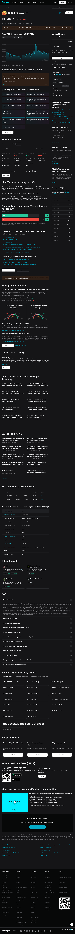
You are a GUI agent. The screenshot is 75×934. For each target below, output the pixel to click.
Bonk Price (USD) (31, 699)
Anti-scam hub (48, 882)
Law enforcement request (65, 877)
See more (54, 182)
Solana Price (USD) (57, 710)
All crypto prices (23, 270)
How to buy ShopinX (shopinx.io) (9, 847)
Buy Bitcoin (33, 877)
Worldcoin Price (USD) (57, 682)
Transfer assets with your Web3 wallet (61, 122)
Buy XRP (33, 885)
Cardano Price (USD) (8, 699)
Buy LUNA (7, 345)
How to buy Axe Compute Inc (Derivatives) (50, 852)
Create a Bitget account (9, 259)
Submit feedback (49, 875)
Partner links (5, 902)
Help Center (48, 877)
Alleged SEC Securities (58, 82)
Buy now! (54, 139)
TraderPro (18, 909)
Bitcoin (35, 361)
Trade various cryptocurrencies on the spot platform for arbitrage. (19, 264)
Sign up (62, 2)
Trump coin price (35, 917)
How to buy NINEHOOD (45, 847)
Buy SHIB (33, 890)
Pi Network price (34, 909)
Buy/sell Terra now (8, 270)
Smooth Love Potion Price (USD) (60, 687)
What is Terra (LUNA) (8, 242)
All (21, 37)
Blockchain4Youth (6, 909)
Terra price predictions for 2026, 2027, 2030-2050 (13, 330)
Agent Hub (18, 907)
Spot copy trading (20, 895)
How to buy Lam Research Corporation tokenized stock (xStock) (55, 844)
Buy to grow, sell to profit (58, 112)
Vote (47, 215)
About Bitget (5, 875)
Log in (55, 2)
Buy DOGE (33, 882)
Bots (17, 902)
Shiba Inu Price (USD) (8, 693)
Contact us (4, 877)
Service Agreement (63, 875)
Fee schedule (48, 907)
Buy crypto (33, 875)
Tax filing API (48, 909)
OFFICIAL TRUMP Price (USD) (11, 682)
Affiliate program (49, 890)
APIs (17, 905)
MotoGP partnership (7, 907)
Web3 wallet (19, 912)
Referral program (49, 905)
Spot (17, 875)
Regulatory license (63, 885)
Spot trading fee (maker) (9, 514)
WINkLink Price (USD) (33, 710)
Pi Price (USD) (6, 704)
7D (7, 37)
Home (3, 7)
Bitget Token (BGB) (6, 890)
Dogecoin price (34, 919)
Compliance (62, 882)
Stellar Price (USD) (8, 716)
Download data (48, 900)
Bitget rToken (34, 922)
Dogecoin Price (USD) (33, 693)
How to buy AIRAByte (45, 850)
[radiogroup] (59, 74)
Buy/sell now (8, 132)
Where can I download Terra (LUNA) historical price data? (18, 249)
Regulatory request (63, 880)
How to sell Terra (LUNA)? (10, 239)
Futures (18, 877)
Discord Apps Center (21, 922)
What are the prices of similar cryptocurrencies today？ (17, 252)
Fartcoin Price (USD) (32, 704)
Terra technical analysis (20, 345)
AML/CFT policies (63, 887)
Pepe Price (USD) (56, 693)
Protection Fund (6, 897)
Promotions (47, 902)
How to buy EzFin (6, 850)
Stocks (18, 885)
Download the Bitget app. (23, 259)
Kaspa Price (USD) (32, 687)
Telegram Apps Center (21, 919)
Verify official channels (50, 880)
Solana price (34, 914)
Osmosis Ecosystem (57, 79)
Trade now (42, 776)
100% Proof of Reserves (9, 547)
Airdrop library (19, 924)
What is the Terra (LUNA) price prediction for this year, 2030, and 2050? (21, 247)
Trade (42, 495)
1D (3, 37)
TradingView (19, 914)
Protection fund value (8, 543)
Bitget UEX (4, 900)
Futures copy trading (21, 897)
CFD (17, 880)
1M (10, 37)
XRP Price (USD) (31, 716)
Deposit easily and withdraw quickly (61, 110)
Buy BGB (33, 887)
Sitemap (4, 914)
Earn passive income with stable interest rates (62, 119)
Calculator (33, 902)
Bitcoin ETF (33, 905)
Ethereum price (34, 897)
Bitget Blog (4, 887)
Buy (69, 12)
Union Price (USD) (7, 729)
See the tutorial (55, 142)
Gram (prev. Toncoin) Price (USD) (60, 699)
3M (14, 37)
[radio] (56, 74)
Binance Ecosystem (57, 85)
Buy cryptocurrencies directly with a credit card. (15, 262)
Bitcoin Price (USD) (57, 704)
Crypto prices (8, 7)
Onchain (18, 882)
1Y (18, 37)
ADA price (33, 912)
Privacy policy (62, 890)
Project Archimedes (49, 895)
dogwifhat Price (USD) (8, 687)
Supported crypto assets (9, 536)
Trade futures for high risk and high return (62, 116)
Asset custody (48, 897)
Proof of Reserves (6, 895)
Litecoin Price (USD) (8, 710)
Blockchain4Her (5, 912)
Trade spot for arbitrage (58, 114)
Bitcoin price (33, 895)
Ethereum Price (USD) (33, 682)
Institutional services (49, 892)
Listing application (49, 885)
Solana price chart (35, 900)
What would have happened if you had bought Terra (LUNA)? (19, 244)
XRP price (33, 907)
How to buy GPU (44, 855)
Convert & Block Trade (21, 887)
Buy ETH (33, 880)
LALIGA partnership (6, 905)
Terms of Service (63, 892)
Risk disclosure (62, 895)
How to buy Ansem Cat (7, 844)
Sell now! (54, 161)
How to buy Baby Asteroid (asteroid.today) (11, 852)
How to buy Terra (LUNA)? (10, 237)
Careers (4, 882)
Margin (18, 890)
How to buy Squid (6, 855)
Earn (17, 892)
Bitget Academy (5, 885)
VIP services (48, 887)
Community (4, 880)
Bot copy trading (20, 900)
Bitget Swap (19, 917)
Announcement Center (7, 892)
